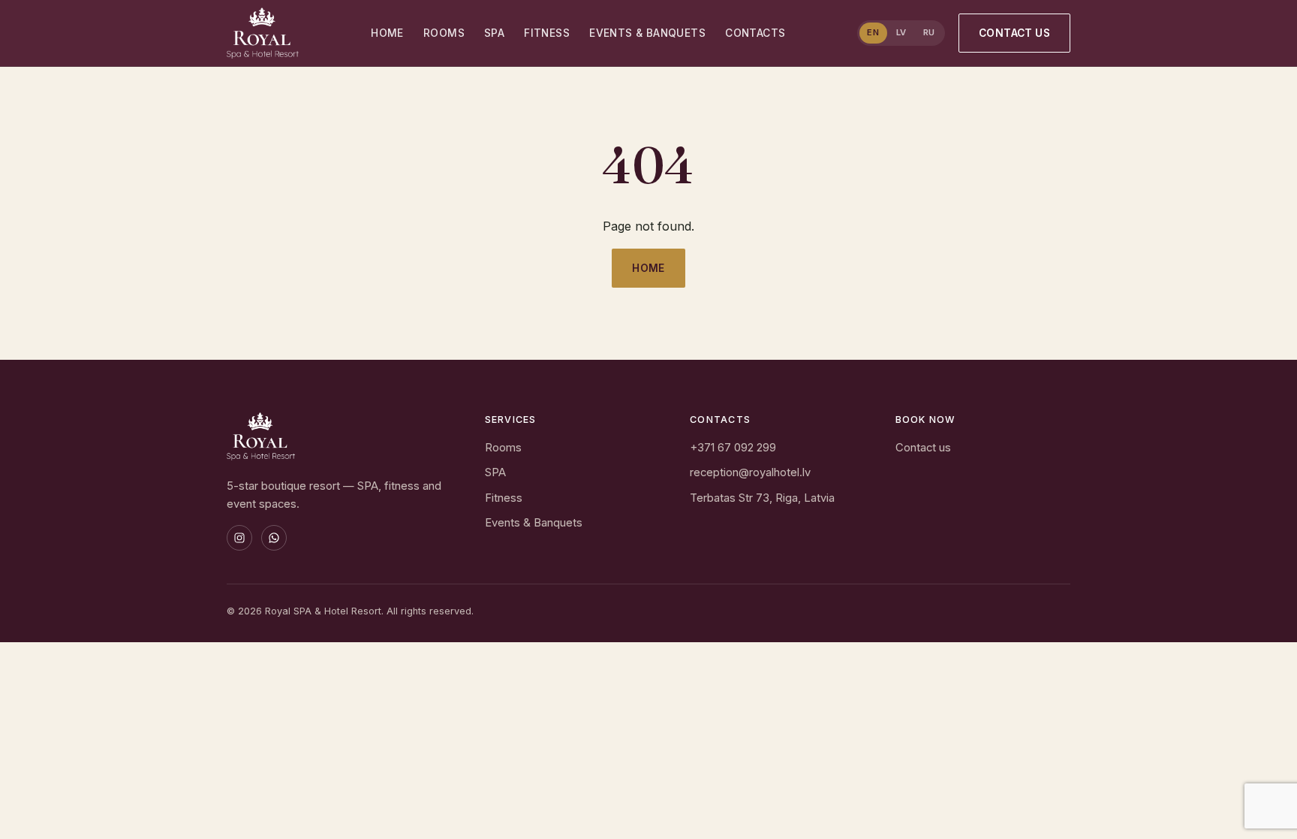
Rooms (444, 33)
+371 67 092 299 (733, 447)
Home (387, 33)
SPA (494, 33)
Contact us (1014, 33)
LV (901, 32)
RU (929, 32)
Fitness (547, 33)
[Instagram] (239, 538)
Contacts (755, 33)
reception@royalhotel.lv (750, 472)
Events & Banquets (647, 33)
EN (873, 32)
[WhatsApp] (274, 538)
